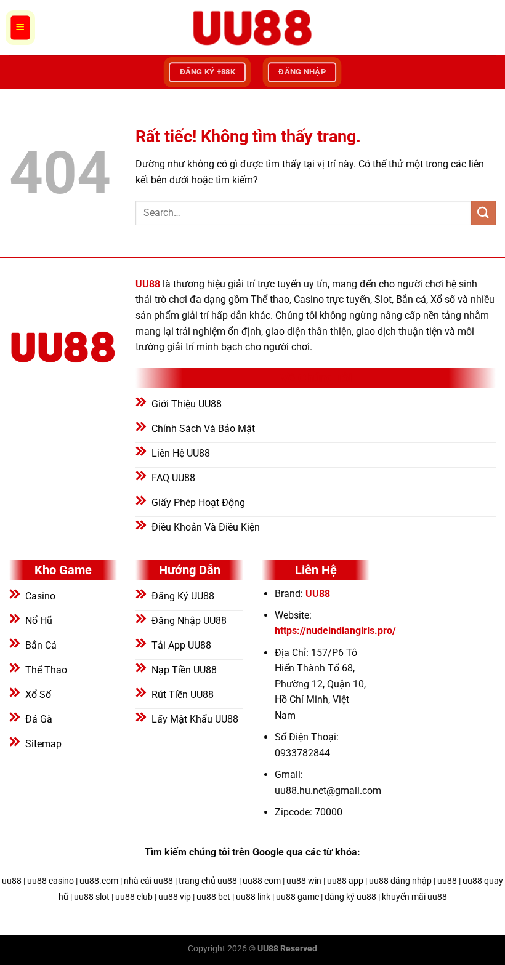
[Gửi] (483, 213)
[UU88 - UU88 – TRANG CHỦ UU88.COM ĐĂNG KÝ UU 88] (252, 27)
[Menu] (20, 27)
